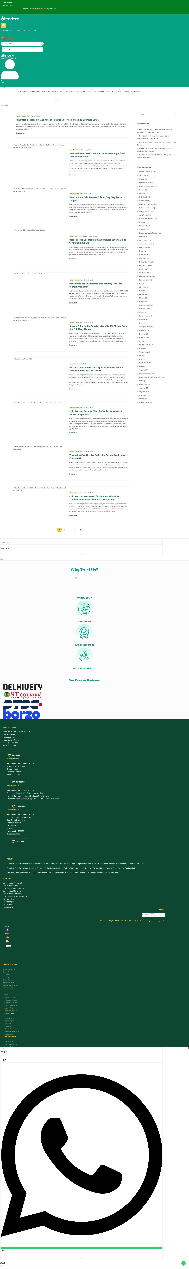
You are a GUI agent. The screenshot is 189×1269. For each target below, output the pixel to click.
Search (41, 43)
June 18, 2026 (88, 451)
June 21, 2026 (88, 408)
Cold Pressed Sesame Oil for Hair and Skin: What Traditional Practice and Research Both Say (94, 498)
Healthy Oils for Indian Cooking (78, 236)
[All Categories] (1, 540)
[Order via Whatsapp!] (183, 1263)
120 (75, 530)
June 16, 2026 (88, 493)
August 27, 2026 (86, 150)
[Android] (5, 2)
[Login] (1, 1056)
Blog (6, 105)
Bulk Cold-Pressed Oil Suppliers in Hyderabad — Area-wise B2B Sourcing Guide (57, 119)
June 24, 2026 (81, 364)
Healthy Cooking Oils (23, 116)
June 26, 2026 (93, 236)
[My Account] (1, 546)
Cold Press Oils (74, 150)
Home (2, 105)
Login (3, 1059)
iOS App (9, 5)
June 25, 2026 (88, 322)
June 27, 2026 (88, 194)
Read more (20, 133)
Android (9, 2)
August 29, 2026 (36, 116)
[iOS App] (4, 5)
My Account (5, 548)
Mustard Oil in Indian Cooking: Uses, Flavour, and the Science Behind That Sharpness (96, 369)
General (72, 364)
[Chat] (81, 1248)
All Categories (5, 543)
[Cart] (0, 556)
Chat (3, 1250)
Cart (1, 559)
